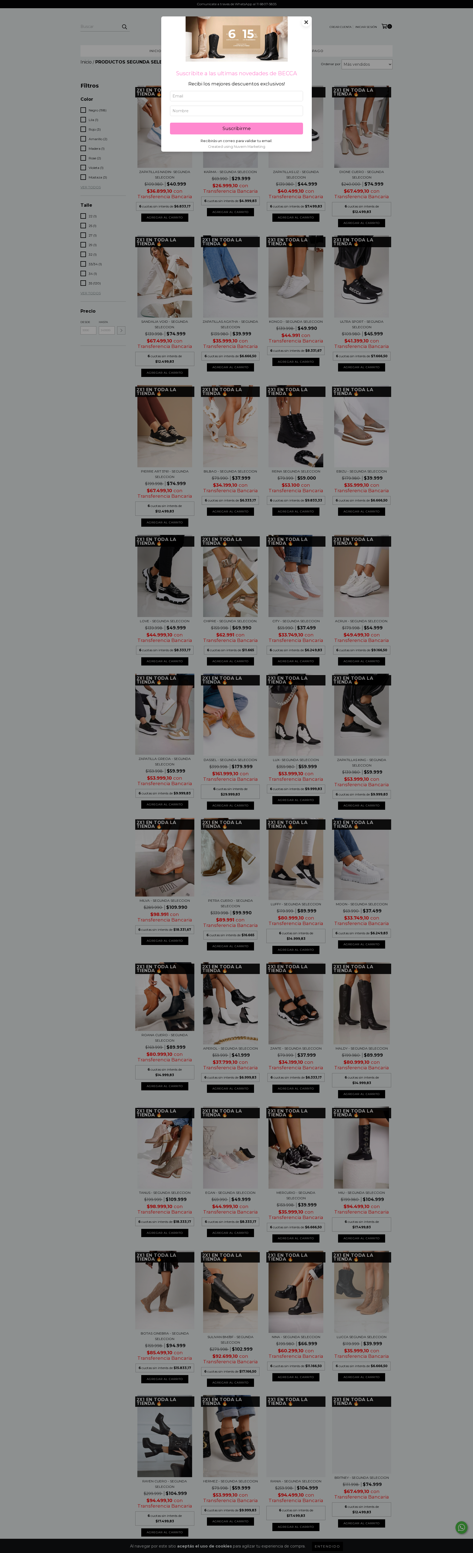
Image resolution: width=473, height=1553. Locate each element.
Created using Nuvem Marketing (236, 147)
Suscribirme (237, 128)
